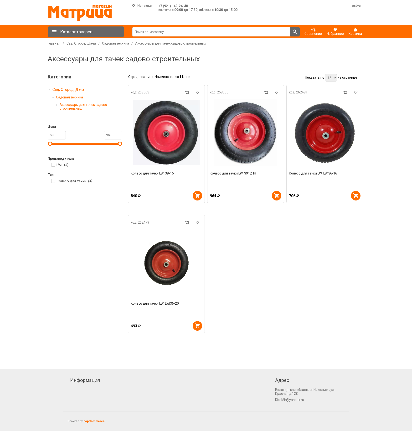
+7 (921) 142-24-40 (173, 6)
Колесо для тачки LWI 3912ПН (233, 173)
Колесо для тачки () (75, 181)
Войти (356, 6)
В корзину (197, 195)
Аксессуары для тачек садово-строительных (84, 106)
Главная (54, 43)
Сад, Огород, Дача (68, 89)
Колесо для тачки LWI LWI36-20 (155, 303)
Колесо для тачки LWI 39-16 (152, 173)
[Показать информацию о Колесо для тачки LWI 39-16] (166, 132)
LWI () (62, 165)
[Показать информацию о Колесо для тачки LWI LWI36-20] (166, 263)
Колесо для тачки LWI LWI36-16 (313, 173)
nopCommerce (94, 421)
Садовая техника (69, 97)
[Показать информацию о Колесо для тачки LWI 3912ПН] (245, 132)
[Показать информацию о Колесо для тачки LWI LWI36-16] (324, 132)
